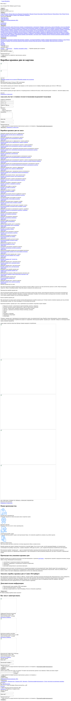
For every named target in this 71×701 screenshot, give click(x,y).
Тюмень (15, 15)
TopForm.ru (3, 689)
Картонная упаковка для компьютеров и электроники (26, 27)
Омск (60, 14)
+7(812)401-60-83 (5, 19)
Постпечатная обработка (16, 41)
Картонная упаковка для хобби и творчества (39, 28)
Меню (2, 21)
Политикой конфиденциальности (44, 126)
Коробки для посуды (61, 27)
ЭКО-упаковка (10, 34)
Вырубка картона (37, 41)
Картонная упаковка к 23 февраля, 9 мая (27, 33)
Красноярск (40, 14)
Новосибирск (56, 14)
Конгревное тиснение (28, 41)
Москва (11, 14)
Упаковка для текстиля (34, 30)
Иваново (32, 14)
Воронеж (20, 14)
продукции (41, 558)
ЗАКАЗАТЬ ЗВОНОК (6, 16)
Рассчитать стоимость (6, 617)
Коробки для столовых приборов (51, 29)
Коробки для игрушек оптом (7, 32)
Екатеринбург (26, 14)
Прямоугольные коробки (34, 32)
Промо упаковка (4, 29)
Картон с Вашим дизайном (63, 33)
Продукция (3, 24)
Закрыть (3, 8)
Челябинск (27, 15)
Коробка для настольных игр (21, 32)
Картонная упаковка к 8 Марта (10, 33)
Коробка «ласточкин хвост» (35, 34)
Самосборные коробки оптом (22, 34)
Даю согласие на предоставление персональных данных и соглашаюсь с (27, 126)
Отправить (3, 56)
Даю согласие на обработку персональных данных (14, 55)
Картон (4, 109)
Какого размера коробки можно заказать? (11, 592)
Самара (6, 15)
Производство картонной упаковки (9, 39)
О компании (3, 23)
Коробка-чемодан (46, 34)
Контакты (3, 44)
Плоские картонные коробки (58, 34)
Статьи (2, 42)
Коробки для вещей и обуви (7, 27)
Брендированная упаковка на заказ (58, 39)
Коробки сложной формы (11, 35)
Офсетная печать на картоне (56, 41)
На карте (3, 686)
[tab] (4, 591)
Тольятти (11, 15)
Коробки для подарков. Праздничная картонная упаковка (53, 30)
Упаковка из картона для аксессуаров (20, 28)
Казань (35, 14)
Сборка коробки (45, 41)
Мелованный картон (51, 33)
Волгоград (15, 14)
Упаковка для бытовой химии (16, 29)
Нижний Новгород (47, 14)
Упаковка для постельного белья (21, 30)
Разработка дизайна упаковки (42, 39)
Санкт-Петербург (6, 1)
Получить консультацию (6, 501)
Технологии (3, 37)
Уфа (18, 15)
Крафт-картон (4, 34)
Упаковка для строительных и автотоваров (33, 29)
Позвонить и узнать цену (6, 94)
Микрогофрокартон (41, 33)
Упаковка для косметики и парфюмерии (59, 28)
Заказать (3, 93)
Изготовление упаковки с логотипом (26, 39)
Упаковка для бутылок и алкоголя (48, 27)
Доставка (3, 43)
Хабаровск (21, 15)
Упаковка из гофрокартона (46, 32)
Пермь (63, 14)
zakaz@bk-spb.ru (4, 17)
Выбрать (3, 12)
